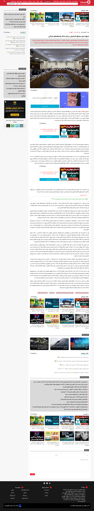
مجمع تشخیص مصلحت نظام (82, 293)
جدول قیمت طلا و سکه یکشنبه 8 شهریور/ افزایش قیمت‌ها (75, 387)
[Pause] (61, 107)
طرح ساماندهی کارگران (42, 293)
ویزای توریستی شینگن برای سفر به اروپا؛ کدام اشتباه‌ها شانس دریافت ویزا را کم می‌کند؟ (69, 404)
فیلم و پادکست (11, 4)
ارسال (32, 474)
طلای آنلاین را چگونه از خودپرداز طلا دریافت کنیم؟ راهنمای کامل (74, 399)
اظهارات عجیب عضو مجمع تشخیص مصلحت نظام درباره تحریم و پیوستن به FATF (80, 347)
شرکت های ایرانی (47, 1)
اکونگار (83, 111)
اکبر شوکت (52, 293)
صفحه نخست (74, 1)
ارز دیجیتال (25, 1)
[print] (70, 32)
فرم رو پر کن (45, 106)
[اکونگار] (84, 2)
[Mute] (63, 107)
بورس (41, 1)
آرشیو (46, 495)
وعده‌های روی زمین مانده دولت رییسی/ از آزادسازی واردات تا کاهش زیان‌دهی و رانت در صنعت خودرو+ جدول (39, 347)
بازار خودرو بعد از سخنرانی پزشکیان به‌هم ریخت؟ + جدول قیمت (74, 392)
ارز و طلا (30, 1)
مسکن (34, 1)
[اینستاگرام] (47, 483)
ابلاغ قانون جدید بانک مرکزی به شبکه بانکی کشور (60, 347)
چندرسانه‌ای (13, 1)
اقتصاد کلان (68, 1)
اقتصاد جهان (62, 1)
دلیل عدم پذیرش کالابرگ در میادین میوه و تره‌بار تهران (75, 397)
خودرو (37, 1)
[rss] (49, 483)
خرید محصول (49, 136)
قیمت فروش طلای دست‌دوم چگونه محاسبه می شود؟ (76, 394)
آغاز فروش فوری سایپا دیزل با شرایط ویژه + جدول (77, 402)
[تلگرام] (44, 483)
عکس (17, 4)
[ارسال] (71, 32)
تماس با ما (46, 490)
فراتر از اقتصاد (56, 1)
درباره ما (46, 493)
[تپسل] (31, 90)
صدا (21, 4)
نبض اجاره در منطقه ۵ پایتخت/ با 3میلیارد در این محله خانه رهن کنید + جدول (70, 389)
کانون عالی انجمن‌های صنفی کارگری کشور (64, 293)
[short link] (72, 32)
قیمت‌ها (13, 498)
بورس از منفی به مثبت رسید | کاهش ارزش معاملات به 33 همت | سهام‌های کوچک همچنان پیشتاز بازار (66, 384)
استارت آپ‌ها (19, 1)
